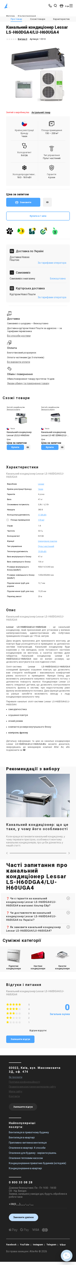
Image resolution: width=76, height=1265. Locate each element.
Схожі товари (37, 19)
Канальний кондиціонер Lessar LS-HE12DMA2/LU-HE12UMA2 (54, 434)
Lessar (41, 484)
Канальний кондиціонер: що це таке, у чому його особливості (37, 826)
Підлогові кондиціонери (13, 967)
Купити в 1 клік (38, 216)
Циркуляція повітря (47, 541)
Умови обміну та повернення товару (28, 383)
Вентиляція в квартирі (22, 1137)
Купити (15, 447)
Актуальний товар (40, 112)
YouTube (24, 1244)
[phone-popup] (50, 5)
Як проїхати (15, 1077)
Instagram (38, 1244)
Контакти (14, 1096)
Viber (63, 1244)
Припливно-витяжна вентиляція (28, 1142)
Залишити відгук (20, 1039)
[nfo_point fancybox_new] (8, 520)
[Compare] (27, 447)
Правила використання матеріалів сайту (32, 1086)
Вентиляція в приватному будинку (29, 1132)
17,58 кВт (42, 515)
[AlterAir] (7, 5)
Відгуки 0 (22, 39)
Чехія (40, 489)
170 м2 (41, 520)
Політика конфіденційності (24, 1081)
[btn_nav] (71, 5)
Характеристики (62, 19)
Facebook (11, 1244)
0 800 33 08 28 (21, 1182)
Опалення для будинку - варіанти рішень (32, 1152)
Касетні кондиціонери (62, 967)
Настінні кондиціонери (38, 967)
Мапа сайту (15, 1091)
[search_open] (55, 5)
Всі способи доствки (19, 335)
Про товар (16, 19)
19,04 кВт (42, 551)
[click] (47, 202)
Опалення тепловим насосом (26, 1158)
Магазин (10, 16)
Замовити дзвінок (23, 1217)
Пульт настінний (46, 546)
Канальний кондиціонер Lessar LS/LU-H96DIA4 (19, 434)
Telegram (51, 1244)
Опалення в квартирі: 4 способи (27, 1147)
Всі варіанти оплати (18, 362)
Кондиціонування (27, 16)
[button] (66, 1255)
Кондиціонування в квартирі (25, 1168)
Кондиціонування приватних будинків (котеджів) (37, 1163)
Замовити (25, 202)
